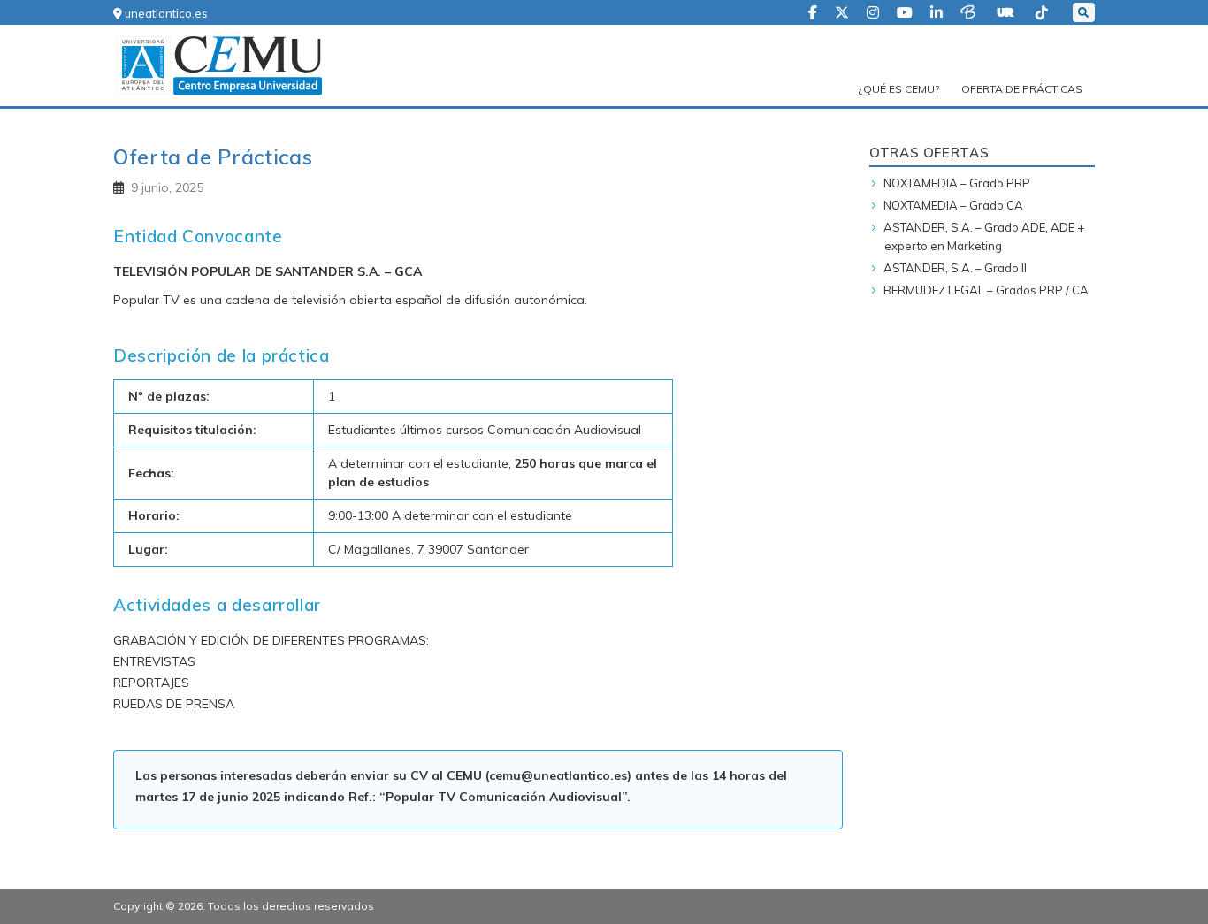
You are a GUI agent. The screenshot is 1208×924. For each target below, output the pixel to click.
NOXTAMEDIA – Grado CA (953, 205)
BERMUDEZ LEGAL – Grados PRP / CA (986, 290)
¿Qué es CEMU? (899, 88)
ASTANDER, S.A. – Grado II (955, 268)
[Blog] (969, 11)
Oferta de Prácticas (1021, 88)
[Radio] (1007, 11)
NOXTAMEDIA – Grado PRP (956, 183)
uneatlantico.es (165, 13)
